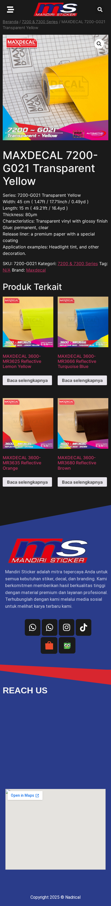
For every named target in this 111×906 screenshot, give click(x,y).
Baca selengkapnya (27, 380)
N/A (7, 270)
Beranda (10, 21)
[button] (99, 9)
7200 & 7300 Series (40, 21)
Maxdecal (36, 270)
